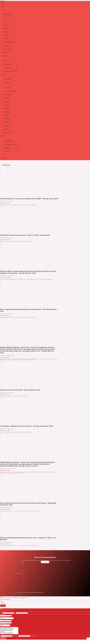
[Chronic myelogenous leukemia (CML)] (9, 628)
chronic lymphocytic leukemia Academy (11, 71)
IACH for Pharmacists (7, 108)
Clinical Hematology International (9, 42)
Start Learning (45, 561)
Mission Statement (7, 14)
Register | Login (4, 157)
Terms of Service (7, 52)
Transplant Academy (7, 67)
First (1, 613)
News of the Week (7, 118)
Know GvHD (6, 38)
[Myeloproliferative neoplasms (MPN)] (9, 629)
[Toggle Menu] (10, 12)
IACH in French (6, 125)
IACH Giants (6, 115)
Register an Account (3, 610)
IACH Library (4, 74)
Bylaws (5, 21)
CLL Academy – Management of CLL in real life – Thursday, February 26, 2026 (26, 426)
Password (2, 601)
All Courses (6, 60)
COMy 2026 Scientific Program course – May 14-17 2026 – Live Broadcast (25, 235)
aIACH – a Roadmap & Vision (9, 140)
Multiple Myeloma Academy (8, 64)
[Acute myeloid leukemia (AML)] (9, 627)
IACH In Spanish (6, 147)
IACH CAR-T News (7, 129)
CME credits (2, 237)
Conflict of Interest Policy (8, 49)
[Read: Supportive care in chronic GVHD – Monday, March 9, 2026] (24, 387)
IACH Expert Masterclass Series (11, 91)
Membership (6, 28)
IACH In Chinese (6, 151)
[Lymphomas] (9, 631)
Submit (3, 638)
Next (55, 549)
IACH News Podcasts (7, 122)
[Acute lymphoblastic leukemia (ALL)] (9, 632)
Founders (5, 31)
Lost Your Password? (4, 607)
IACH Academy (4, 55)
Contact (3, 154)
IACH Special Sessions (7, 132)
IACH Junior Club (7, 101)
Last (15, 613)
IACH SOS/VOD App (7, 45)
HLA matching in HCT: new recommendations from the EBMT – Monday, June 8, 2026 (29, 199)
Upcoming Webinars (7, 79)
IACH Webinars (6, 82)
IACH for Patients (7, 111)
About (3, 9)
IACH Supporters (6, 35)
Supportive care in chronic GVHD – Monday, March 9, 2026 (20, 390)
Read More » (18, 204)
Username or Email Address (5, 599)
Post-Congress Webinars (8, 94)
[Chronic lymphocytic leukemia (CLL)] (9, 633)
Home (3, 6)
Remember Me (3, 603)
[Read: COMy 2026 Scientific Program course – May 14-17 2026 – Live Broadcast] (24, 232)
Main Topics (6, 24)
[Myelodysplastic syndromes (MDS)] (9, 630)
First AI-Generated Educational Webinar (10, 144)
